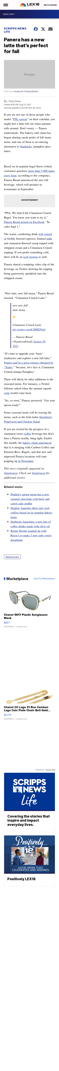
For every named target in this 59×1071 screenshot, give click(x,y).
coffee (27, 433)
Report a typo (12, 557)
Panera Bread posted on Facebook (24, 222)
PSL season (20, 119)
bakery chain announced (37, 443)
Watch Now (49, 5)
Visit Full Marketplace (44, 579)
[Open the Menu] (5, 5)
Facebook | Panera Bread (26, 91)
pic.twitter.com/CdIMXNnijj (29, 329)
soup (7, 393)
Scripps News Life (15, 30)
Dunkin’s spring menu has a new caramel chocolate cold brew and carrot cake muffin (29, 498)
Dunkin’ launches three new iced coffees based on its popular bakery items (31, 512)
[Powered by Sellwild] (50, 770)
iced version (30, 257)
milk (49, 238)
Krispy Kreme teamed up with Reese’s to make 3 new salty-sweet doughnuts (30, 535)
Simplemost (11, 473)
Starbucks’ (26, 146)
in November (25, 461)
